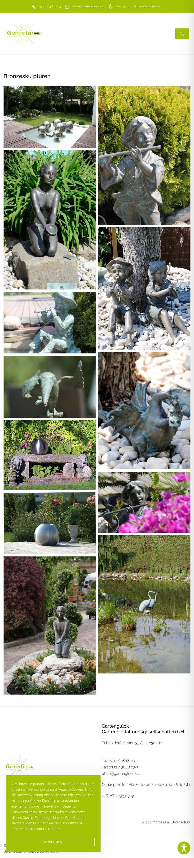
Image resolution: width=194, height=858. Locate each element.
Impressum (160, 822)
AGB (145, 822)
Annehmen (53, 842)
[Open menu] (36, 34)
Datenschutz (181, 822)
